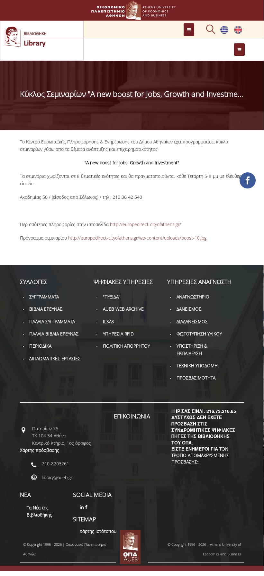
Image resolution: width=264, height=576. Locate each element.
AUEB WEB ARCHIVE (123, 309)
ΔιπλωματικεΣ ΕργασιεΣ (54, 358)
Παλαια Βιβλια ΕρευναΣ (53, 334)
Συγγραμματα (44, 297)
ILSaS (108, 321)
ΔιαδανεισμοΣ (192, 321)
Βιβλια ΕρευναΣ (45, 309)
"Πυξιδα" (111, 297)
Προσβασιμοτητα (196, 378)
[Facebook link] (87, 507)
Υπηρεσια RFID (118, 334)
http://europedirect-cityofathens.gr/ (145, 224)
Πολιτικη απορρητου (126, 346)
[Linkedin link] (82, 507)
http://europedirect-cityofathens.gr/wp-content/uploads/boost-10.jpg (137, 238)
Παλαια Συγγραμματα (52, 321)
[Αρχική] (132, 17)
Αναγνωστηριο (193, 297)
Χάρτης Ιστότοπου (98, 531)
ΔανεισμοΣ (189, 309)
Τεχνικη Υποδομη (197, 365)
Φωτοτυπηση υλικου (199, 334)
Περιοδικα (40, 346)
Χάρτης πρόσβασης (39, 450)
